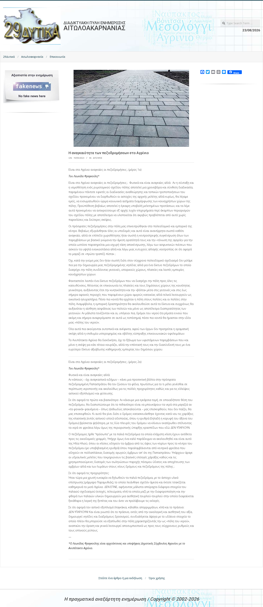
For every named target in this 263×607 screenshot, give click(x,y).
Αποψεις (97, 157)
